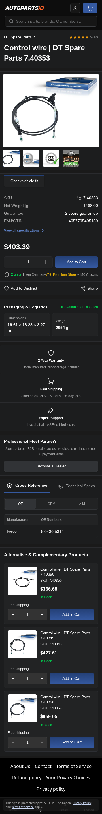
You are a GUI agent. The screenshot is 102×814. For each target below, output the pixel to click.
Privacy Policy (82, 803)
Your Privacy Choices (68, 777)
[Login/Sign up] (75, 8)
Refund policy (26, 777)
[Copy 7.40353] (79, 198)
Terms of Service (74, 766)
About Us (20, 766)
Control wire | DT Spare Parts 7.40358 (65, 699)
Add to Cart (72, 614)
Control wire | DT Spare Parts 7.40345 (65, 635)
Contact (43, 766)
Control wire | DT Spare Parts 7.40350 (65, 572)
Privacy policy (51, 789)
